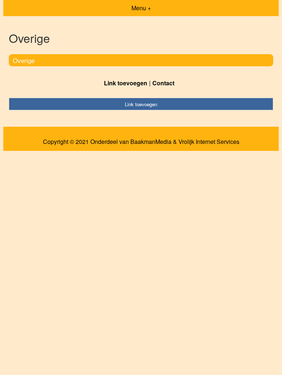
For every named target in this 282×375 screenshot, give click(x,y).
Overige (24, 60)
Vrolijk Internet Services (208, 141)
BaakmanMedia (150, 141)
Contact (163, 83)
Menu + (141, 8)
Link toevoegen (125, 83)
